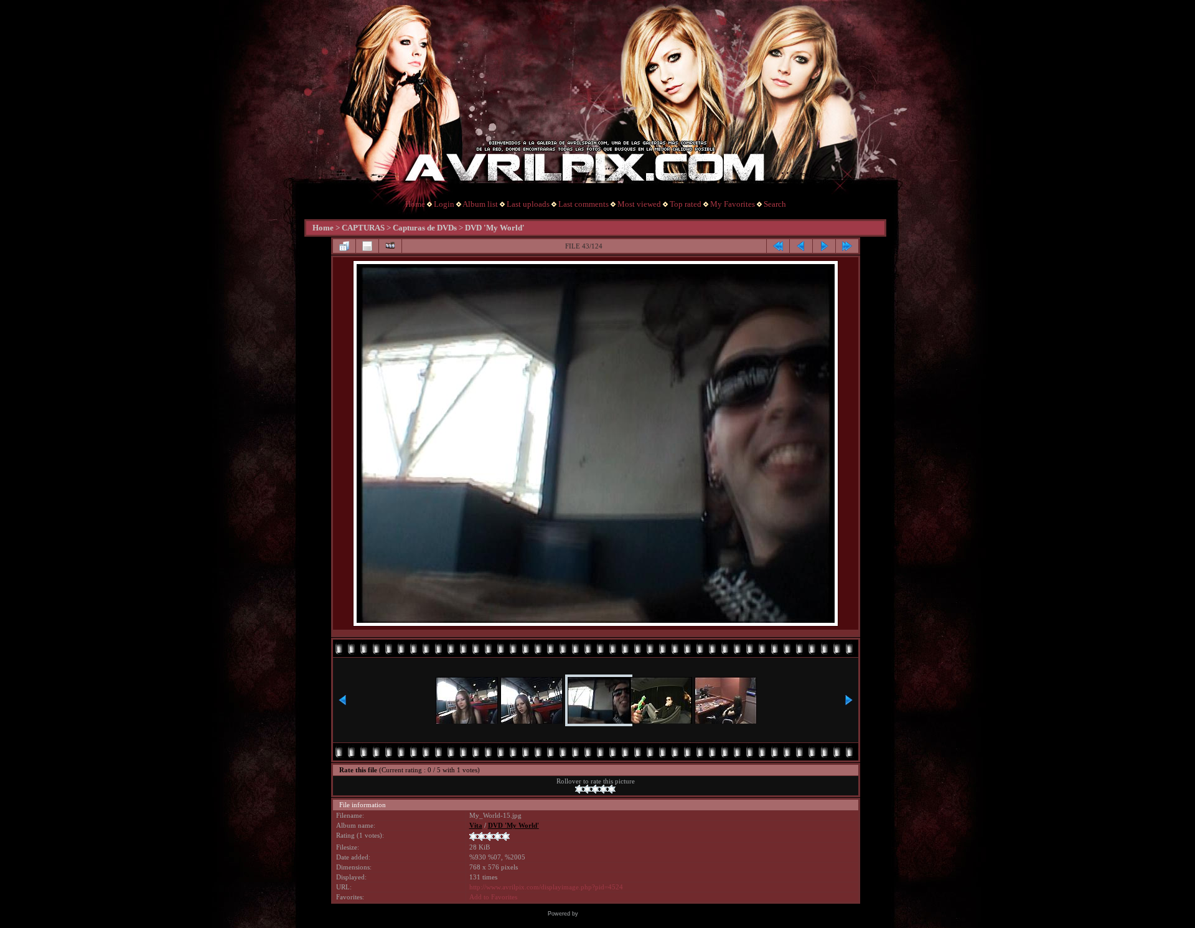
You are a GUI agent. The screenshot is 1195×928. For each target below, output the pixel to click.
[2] (587, 789)
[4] (603, 789)
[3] (595, 789)
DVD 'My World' (495, 227)
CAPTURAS (363, 227)
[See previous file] (801, 246)
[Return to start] (778, 246)
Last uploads (528, 204)
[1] (579, 789)
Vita (475, 825)
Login (444, 204)
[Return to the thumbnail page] (344, 246)
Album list (480, 204)
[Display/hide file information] (367, 246)
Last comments (583, 204)
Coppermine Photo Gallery (614, 914)
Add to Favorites (493, 897)
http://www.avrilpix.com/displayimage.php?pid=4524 (546, 887)
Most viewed (639, 204)
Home (415, 204)
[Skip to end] (847, 246)
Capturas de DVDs (425, 227)
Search (775, 204)
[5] (611, 789)
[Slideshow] (390, 246)
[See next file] (824, 246)
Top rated (685, 204)
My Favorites (732, 204)
